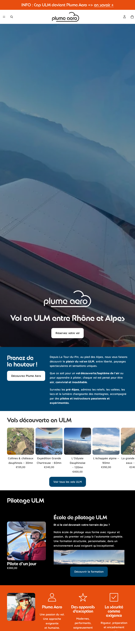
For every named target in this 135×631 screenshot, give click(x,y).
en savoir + (104, 4)
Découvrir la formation (89, 571)
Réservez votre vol (67, 333)
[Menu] (4, 17)
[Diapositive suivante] (124, 450)
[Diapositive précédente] (11, 541)
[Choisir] (28, 449)
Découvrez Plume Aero (26, 375)
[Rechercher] (11, 17)
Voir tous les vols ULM (67, 481)
